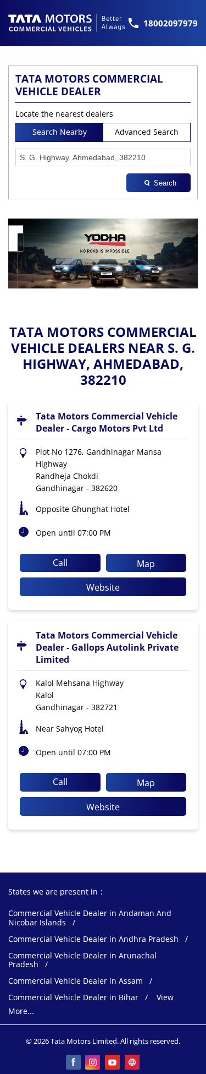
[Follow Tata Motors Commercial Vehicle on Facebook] (73, 1063)
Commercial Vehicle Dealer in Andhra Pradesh (93, 939)
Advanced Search (147, 132)
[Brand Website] (133, 1063)
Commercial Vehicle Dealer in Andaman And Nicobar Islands (89, 918)
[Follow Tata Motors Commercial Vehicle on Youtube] (113, 1063)
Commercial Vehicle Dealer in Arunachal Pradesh (82, 960)
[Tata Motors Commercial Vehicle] (67, 23)
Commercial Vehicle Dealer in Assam (75, 981)
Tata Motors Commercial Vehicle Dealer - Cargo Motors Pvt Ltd (106, 422)
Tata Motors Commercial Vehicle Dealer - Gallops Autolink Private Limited (107, 647)
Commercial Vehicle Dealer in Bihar (73, 997)
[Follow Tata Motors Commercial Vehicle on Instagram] (93, 1063)
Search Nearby (59, 132)
